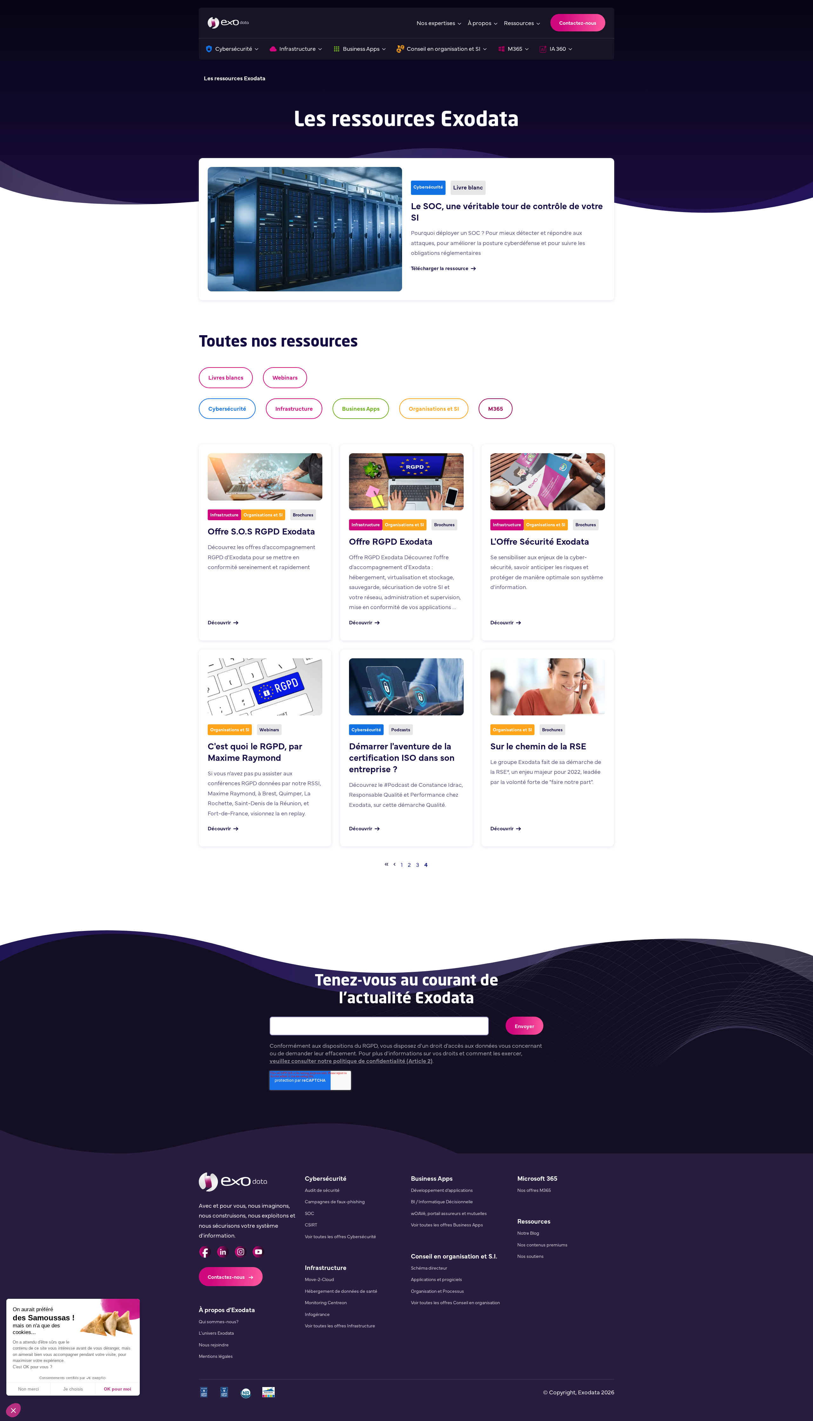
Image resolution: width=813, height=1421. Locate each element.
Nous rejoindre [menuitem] (214, 1344)
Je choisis (73, 1388)
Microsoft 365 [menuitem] (537, 1178)
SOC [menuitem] (309, 1213)
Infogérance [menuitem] (317, 1314)
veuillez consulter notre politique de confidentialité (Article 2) (351, 1061)
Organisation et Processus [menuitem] (437, 1291)
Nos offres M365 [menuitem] (534, 1190)
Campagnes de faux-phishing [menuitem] (335, 1201)
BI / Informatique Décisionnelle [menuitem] (442, 1201)
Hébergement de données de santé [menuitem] (341, 1291)
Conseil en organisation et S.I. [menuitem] (454, 1256)
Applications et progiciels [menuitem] (436, 1279)
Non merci (28, 1388)
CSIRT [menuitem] (311, 1224)
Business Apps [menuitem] (432, 1178)
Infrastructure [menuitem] (325, 1267)
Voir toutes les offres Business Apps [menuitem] (447, 1224)
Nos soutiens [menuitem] (530, 1256)
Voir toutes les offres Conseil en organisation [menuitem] (455, 1302)
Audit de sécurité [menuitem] (322, 1190)
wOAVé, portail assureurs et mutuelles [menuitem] (449, 1213)
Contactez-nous (577, 22)
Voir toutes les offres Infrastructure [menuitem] (340, 1325)
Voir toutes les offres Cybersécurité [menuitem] (340, 1236)
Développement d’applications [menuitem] (442, 1190)
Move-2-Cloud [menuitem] (319, 1279)
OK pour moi (117, 1388)
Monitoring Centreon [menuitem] (326, 1302)
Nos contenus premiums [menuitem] (542, 1244)
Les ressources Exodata (234, 78)
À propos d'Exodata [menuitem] (227, 1309)
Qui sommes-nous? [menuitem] (219, 1321)
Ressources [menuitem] (533, 1221)
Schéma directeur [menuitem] (429, 1268)
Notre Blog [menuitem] (528, 1233)
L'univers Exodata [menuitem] (216, 1333)
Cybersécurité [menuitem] (325, 1178)
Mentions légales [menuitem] (216, 1356)
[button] (13, 1410)
